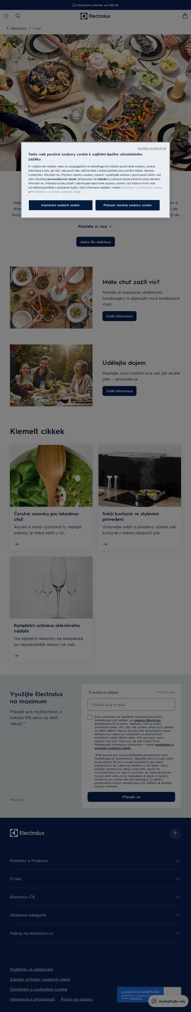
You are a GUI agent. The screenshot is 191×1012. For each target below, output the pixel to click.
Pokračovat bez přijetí (152, 148)
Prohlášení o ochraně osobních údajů (55, 191)
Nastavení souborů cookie (60, 205)
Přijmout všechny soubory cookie (127, 205)
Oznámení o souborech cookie (141, 187)
